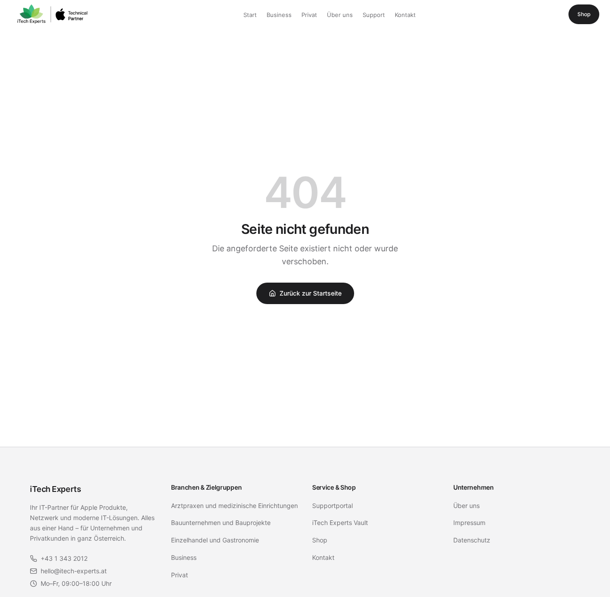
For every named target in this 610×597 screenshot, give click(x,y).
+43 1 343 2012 (64, 558)
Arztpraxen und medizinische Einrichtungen (234, 505)
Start (250, 14)
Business (279, 14)
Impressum (469, 522)
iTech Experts (55, 489)
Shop (583, 14)
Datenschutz (471, 540)
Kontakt (405, 14)
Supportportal (332, 505)
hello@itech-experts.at (74, 571)
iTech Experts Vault (340, 522)
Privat (309, 14)
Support (374, 14)
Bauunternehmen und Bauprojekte (221, 522)
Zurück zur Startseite (311, 293)
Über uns (340, 14)
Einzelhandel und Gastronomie (215, 540)
